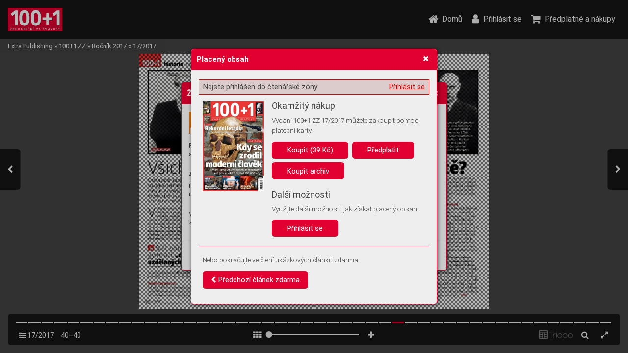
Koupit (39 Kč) (310, 150)
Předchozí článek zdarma (258, 280)
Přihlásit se (407, 86)
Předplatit (383, 150)
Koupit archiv (308, 171)
